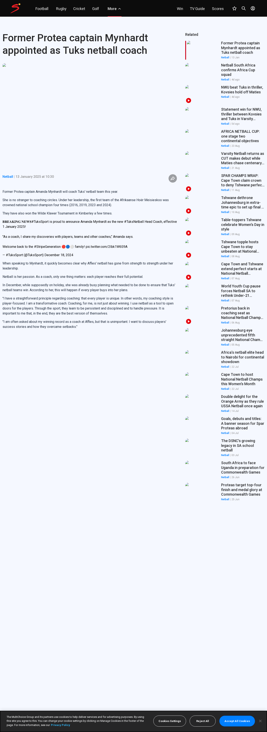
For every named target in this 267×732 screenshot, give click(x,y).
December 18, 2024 (58, 255)
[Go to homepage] (15, 8)
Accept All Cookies (237, 721)
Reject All (202, 721)
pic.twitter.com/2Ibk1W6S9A (106, 247)
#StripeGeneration (47, 247)
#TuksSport (40, 222)
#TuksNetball (134, 222)
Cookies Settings (170, 721)
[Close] (260, 721)
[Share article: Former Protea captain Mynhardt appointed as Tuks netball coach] (173, 178)
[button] (224, 72)
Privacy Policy (60, 725)
